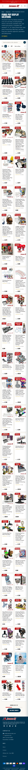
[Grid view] (5, 46)
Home (3, 11)
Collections (8, 11)
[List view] (8, 46)
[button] (2, 6)
